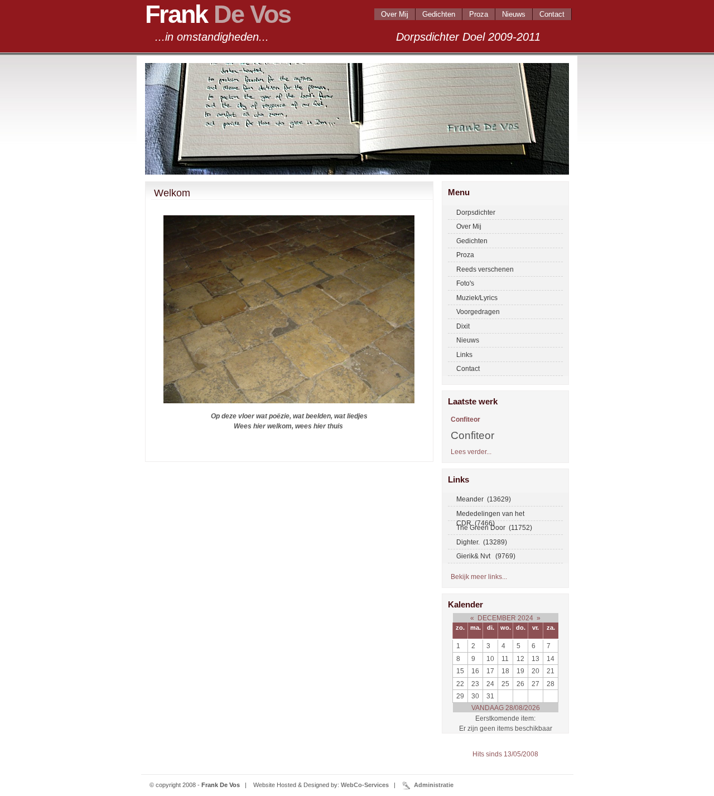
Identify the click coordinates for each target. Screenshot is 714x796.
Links (464, 354)
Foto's (465, 283)
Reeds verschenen (485, 269)
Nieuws (513, 14)
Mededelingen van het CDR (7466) (490, 515)
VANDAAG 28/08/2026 (505, 707)
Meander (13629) (483, 499)
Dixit (463, 326)
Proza (478, 14)
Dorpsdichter (475, 212)
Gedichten (438, 14)
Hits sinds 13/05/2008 (505, 754)
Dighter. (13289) (481, 542)
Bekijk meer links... (479, 576)
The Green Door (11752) (494, 527)
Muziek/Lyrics (477, 297)
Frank (218, 14)
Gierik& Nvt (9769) (485, 555)
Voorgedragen (478, 311)
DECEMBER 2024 (505, 617)
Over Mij (394, 14)
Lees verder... (471, 451)
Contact (552, 14)
